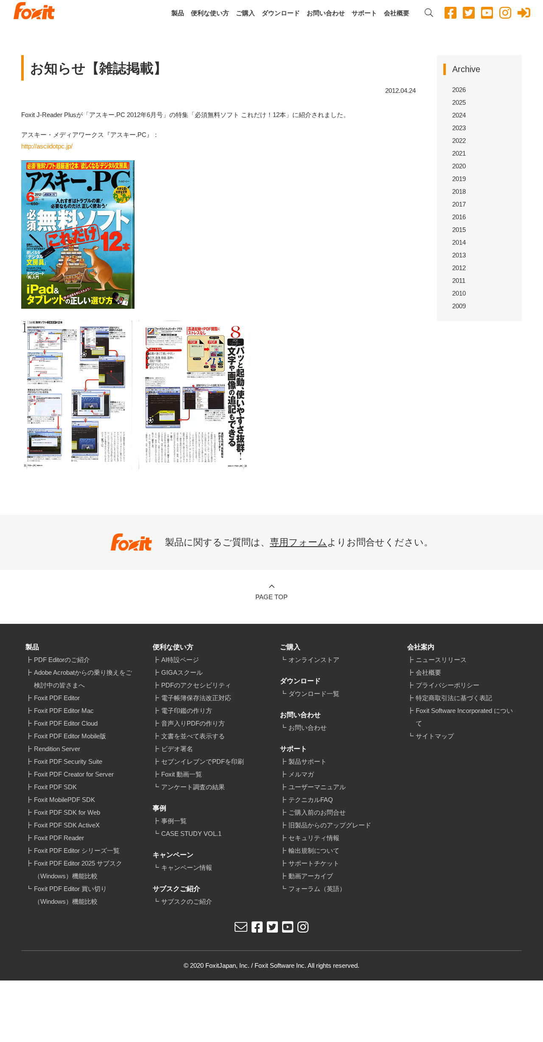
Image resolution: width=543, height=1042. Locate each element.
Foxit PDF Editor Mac (64, 710)
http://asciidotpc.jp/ (47, 146)
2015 (459, 229)
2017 (459, 204)
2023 (459, 127)
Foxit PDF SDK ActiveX (67, 825)
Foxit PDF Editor (57, 697)
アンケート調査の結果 (193, 787)
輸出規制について (313, 850)
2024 (459, 115)
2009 (459, 306)
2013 (459, 255)
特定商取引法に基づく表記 (454, 697)
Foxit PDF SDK (55, 787)
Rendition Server (57, 748)
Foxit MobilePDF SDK (64, 799)
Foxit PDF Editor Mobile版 (70, 736)
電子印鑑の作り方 (186, 710)
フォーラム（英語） (317, 888)
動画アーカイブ (310, 876)
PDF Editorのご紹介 (62, 659)
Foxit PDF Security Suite (68, 761)
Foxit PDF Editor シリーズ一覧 (77, 850)
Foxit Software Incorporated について (464, 717)
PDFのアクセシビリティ (196, 685)
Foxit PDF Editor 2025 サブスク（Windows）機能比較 (78, 870)
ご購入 (245, 13)
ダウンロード (281, 13)
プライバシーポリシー (447, 685)
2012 (459, 267)
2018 (459, 191)
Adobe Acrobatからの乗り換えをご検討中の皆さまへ (83, 679)
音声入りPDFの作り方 (193, 723)
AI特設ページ (180, 659)
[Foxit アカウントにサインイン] (524, 13)
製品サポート (307, 761)
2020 (459, 166)
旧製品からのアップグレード (329, 825)
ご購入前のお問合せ (317, 812)
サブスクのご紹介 (186, 901)
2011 (458, 280)
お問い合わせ (326, 13)
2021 (459, 153)
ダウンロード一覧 (313, 693)
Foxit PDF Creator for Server (74, 774)
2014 (459, 242)
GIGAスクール (182, 672)
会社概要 (396, 13)
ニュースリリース (441, 659)
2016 (459, 217)
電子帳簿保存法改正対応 (196, 697)
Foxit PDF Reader (59, 837)
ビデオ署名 (177, 748)
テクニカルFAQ (310, 799)
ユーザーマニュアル (317, 787)
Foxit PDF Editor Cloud (66, 723)
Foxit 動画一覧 (181, 774)
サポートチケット (313, 863)
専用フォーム (298, 542)
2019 (459, 178)
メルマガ (301, 774)
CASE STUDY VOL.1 (191, 833)
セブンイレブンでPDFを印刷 (202, 761)
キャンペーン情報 (186, 867)
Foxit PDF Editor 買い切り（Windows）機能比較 (70, 895)
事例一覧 (174, 820)
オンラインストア (313, 659)
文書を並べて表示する (193, 736)
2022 (459, 140)
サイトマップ (435, 736)
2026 (459, 89)
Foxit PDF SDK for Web (67, 812)
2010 (459, 293)
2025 (459, 102)
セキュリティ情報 (313, 837)
